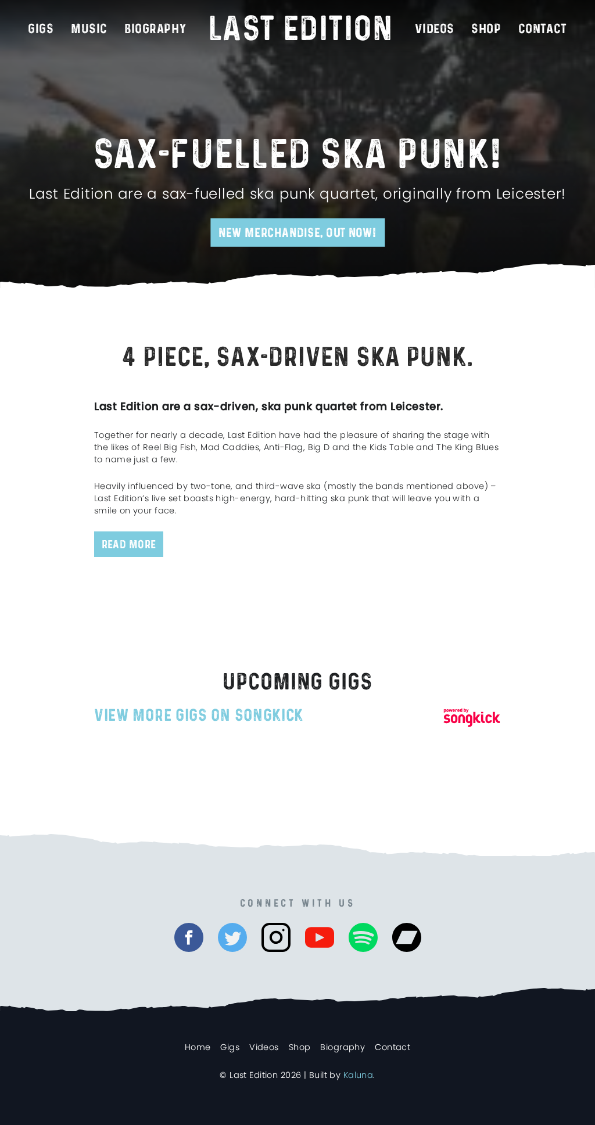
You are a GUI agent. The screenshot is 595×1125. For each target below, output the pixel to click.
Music (89, 29)
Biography (155, 29)
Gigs (40, 29)
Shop (486, 29)
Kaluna (358, 1075)
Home (198, 1047)
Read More (129, 545)
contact (542, 29)
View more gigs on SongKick (198, 715)
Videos (434, 29)
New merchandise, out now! (297, 233)
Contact (392, 1047)
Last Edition (300, 29)
